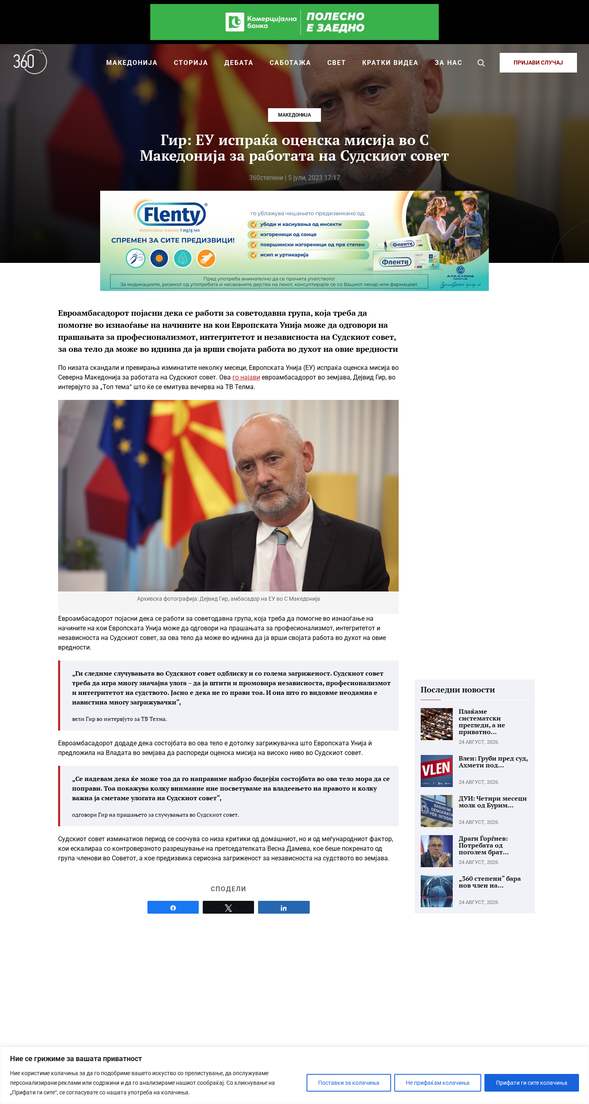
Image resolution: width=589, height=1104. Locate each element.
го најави (246, 377)
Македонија (294, 115)
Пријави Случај (538, 62)
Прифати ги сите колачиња (531, 1083)
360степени (266, 178)
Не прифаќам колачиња (438, 1083)
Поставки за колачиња (348, 1083)
